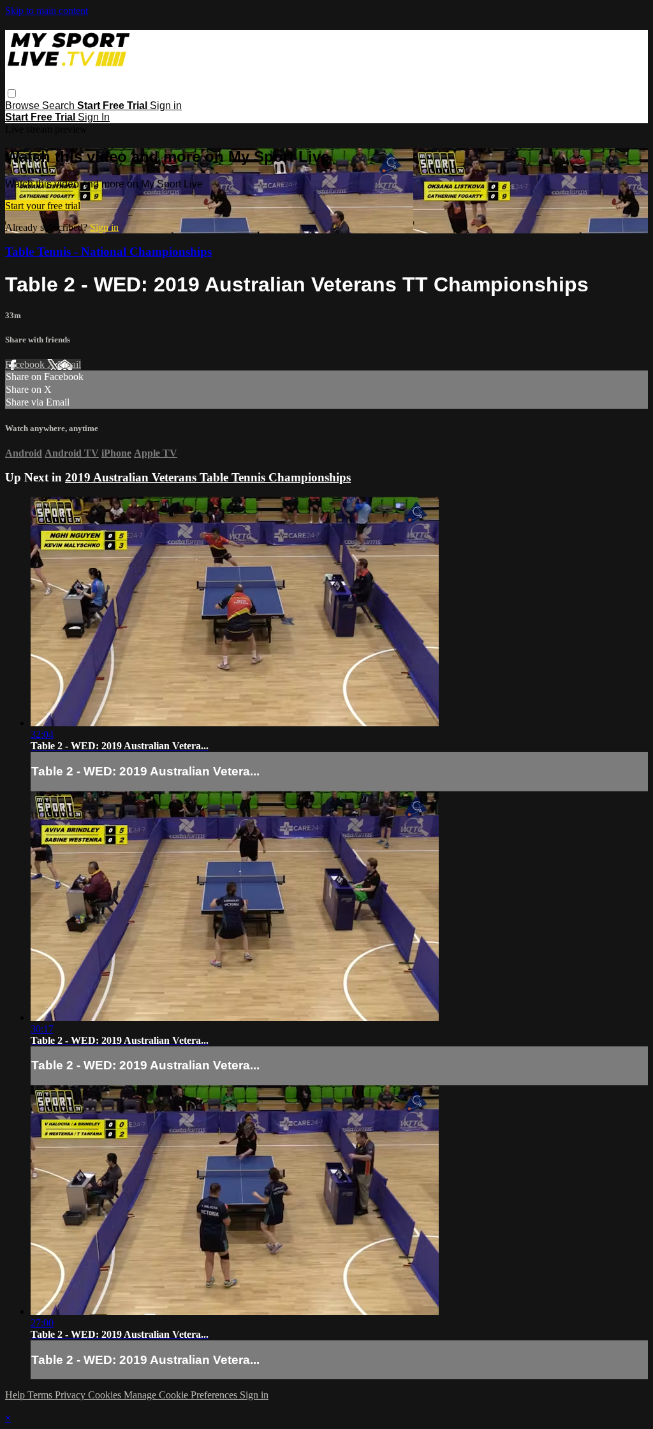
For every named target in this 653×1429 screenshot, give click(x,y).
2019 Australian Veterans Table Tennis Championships (208, 477)
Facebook (26, 364)
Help (16, 1394)
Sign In (94, 117)
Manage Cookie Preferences (182, 1394)
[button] (12, 93)
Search (59, 105)
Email (69, 364)
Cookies (106, 1394)
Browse (23, 105)
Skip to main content (46, 10)
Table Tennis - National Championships (108, 251)
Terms (41, 1394)
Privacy (71, 1394)
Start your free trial (42, 205)
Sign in (166, 105)
